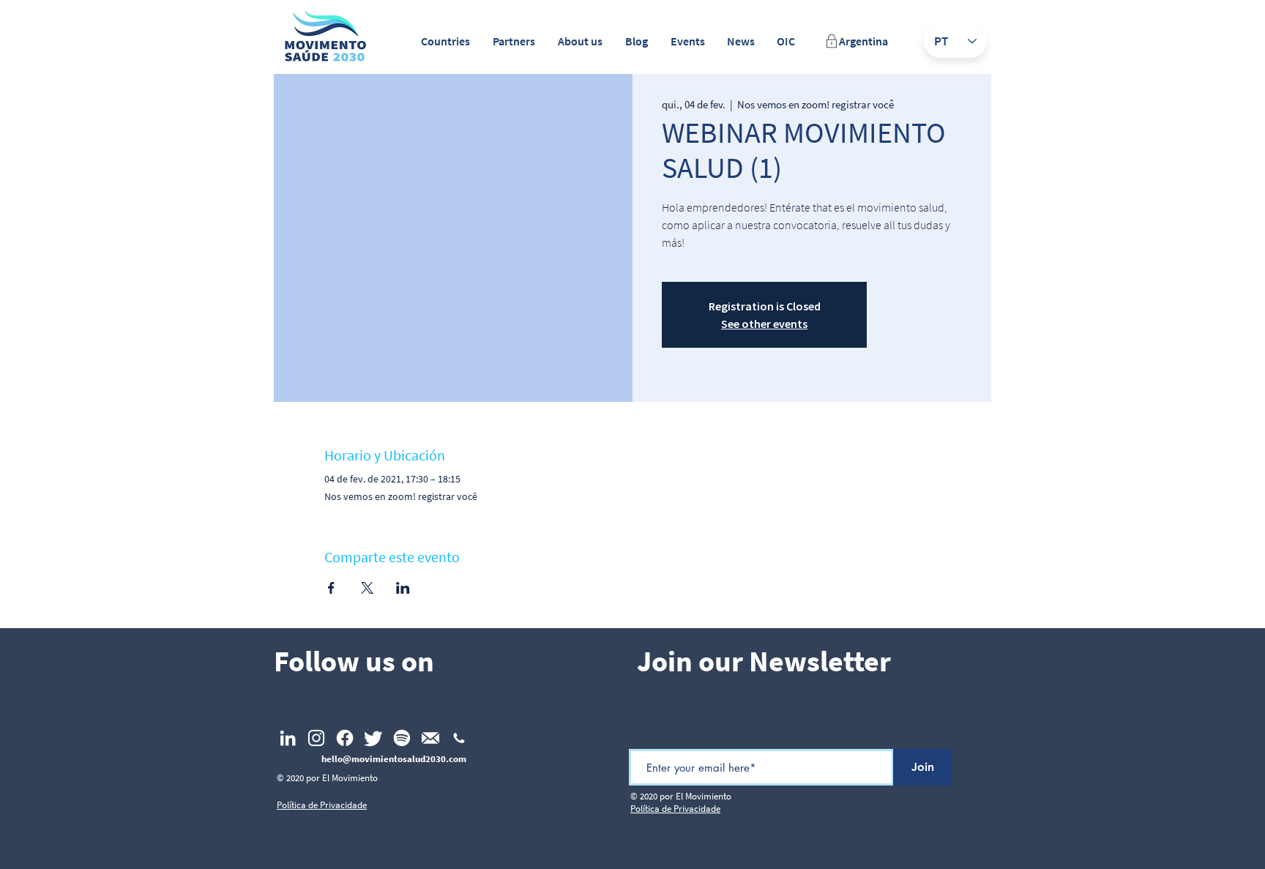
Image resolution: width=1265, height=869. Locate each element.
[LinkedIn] (288, 738)
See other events (764, 323)
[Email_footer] (430, 738)
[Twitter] (373, 738)
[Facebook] (345, 738)
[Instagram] (316, 738)
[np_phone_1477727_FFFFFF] (459, 738)
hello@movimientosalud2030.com (393, 759)
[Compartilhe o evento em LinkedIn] (403, 588)
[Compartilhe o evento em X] (367, 588)
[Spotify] (402, 738)
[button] (445, 41)
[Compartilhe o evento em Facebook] (331, 588)
